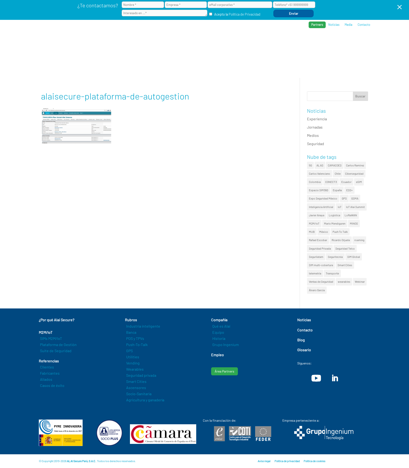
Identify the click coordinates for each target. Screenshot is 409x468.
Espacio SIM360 (318, 190)
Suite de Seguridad (55, 350)
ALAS (319, 165)
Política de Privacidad (244, 14)
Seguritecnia (335, 256)
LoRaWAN (351, 215)
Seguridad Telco (345, 248)
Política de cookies (314, 461)
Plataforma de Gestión (58, 344)
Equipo (218, 332)
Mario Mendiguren (334, 223)
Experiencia (317, 119)
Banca (131, 332)
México (323, 231)
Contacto (364, 24)
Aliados (46, 379)
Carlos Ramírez (355, 165)
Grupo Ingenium (225, 344)
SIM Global (353, 256)
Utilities (132, 357)
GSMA (354, 198)
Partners (317, 24)
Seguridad (315, 143)
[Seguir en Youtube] (316, 378)
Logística (334, 215)
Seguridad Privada (320, 248)
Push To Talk (340, 231)
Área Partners (224, 371)
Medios (313, 135)
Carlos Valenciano (319, 173)
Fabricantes (50, 373)
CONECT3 (331, 181)
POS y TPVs (135, 338)
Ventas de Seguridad (321, 281)
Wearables (135, 369)
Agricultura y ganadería (145, 400)
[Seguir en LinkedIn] (335, 378)
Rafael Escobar (318, 240)
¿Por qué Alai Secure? (216, 40)
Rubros (272, 40)
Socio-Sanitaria (138, 393)
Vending (133, 363)
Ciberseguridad (354, 173)
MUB (312, 231)
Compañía (324, 40)
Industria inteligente (143, 326)
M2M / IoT (250, 40)
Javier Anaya (316, 215)
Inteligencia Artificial (321, 206)
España (337, 190)
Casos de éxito (52, 385)
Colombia (315, 181)
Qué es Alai (221, 326)
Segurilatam (316, 256)
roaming (359, 240)
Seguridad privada (141, 375)
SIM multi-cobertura (321, 265)
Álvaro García (317, 290)
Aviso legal (264, 461)
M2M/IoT (314, 223)
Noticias (333, 24)
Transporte (332, 273)
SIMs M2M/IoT (51, 338)
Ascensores (136, 387)
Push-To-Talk (137, 344)
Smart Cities (345, 265)
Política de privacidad (287, 461)
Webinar (360, 281)
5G (310, 165)
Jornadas (315, 127)
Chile (338, 173)
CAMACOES (335, 165)
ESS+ (349, 190)
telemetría (315, 273)
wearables (344, 281)
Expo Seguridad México (323, 198)
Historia (218, 338)
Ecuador (346, 181)
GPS (344, 198)
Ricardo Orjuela (341, 240)
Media (348, 24)
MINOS (354, 223)
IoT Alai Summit (355, 206)
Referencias (297, 40)
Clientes (47, 367)
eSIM (359, 181)
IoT (340, 206)
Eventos (347, 40)
